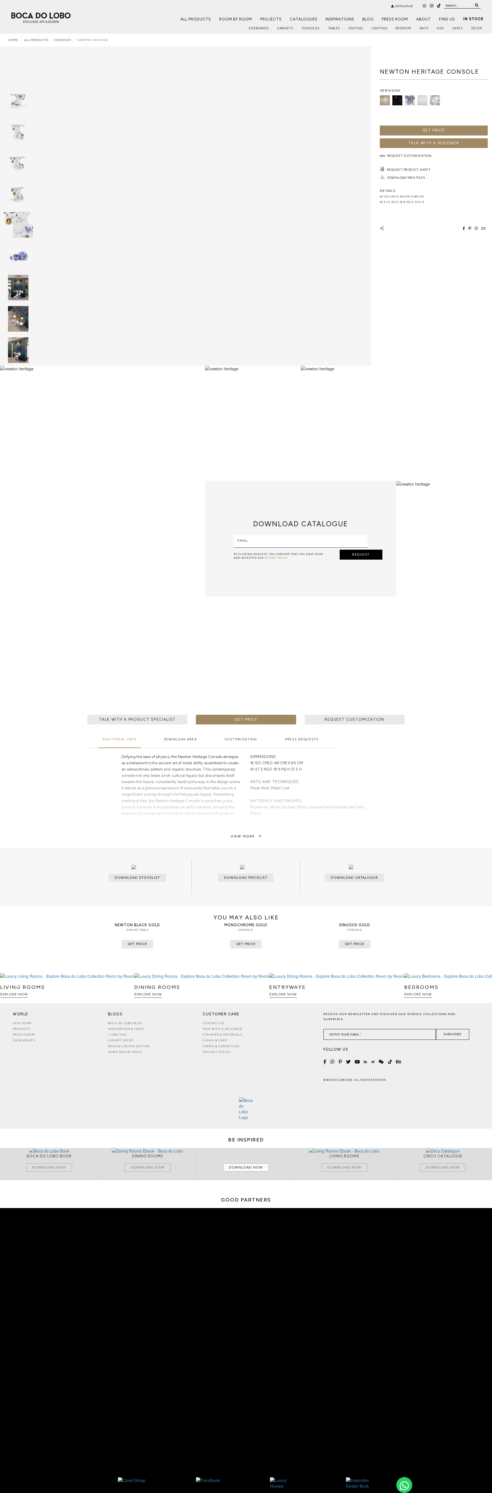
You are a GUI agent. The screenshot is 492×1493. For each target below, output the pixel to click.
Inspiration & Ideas (126, 1029)
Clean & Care (215, 1040)
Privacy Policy (217, 1052)
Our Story (22, 1023)
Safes (457, 28)
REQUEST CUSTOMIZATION (354, 719)
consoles (62, 40)
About (423, 19)
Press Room (395, 19)
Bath (424, 28)
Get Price (434, 130)
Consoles (311, 28)
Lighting (379, 28)
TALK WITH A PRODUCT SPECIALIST (137, 719)
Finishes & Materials (222, 1034)
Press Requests (302, 739)
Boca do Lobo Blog (125, 1023)
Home (13, 40)
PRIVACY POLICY (276, 557)
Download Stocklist (137, 878)
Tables (334, 28)
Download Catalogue (354, 878)
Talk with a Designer (222, 1029)
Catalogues (303, 19)
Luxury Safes (121, 1040)
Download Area (180, 739)
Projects (271, 19)
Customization (241, 739)
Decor (476, 28)
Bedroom (403, 28)
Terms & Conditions (221, 1046)
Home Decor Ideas (125, 1052)
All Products (196, 19)
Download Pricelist (245, 878)
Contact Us (213, 1023)
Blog (368, 19)
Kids (440, 28)
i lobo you (117, 1034)
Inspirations (339, 19)
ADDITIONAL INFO (119, 739)
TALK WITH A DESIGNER (433, 143)
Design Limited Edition (129, 1046)
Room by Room (235, 19)
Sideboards (259, 28)
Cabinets (285, 28)
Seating (355, 28)
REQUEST (361, 554)
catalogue (403, 6)
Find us (447, 19)
